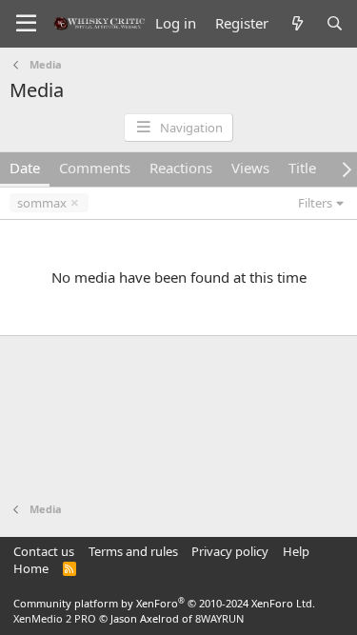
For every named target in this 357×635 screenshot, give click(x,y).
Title (302, 167)
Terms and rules (133, 551)
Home (31, 568)
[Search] (334, 23)
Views (250, 167)
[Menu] (26, 24)
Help (296, 551)
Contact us (43, 551)
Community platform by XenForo (164, 603)
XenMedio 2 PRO (54, 618)
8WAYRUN (219, 618)
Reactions (180, 167)
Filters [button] (315, 202)
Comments (94, 167)
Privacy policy (229, 551)
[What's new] (296, 23)
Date (25, 167)
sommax (42, 202)
